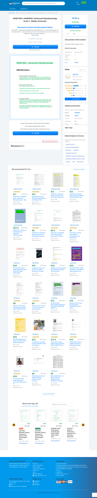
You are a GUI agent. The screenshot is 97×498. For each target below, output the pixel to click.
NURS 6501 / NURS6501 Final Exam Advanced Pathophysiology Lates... (39, 234)
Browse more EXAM (48, 393)
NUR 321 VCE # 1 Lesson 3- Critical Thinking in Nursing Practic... (39, 307)
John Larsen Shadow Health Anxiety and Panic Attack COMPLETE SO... (57, 343)
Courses (12, 9)
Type (66, 62)
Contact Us (36, 470)
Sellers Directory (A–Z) (40, 475)
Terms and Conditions (39, 468)
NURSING (12, 12)
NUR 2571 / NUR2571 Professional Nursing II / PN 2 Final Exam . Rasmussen (71, 432)
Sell (85, 2)
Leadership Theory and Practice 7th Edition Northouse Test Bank (38, 269)
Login (78, 4)
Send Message (75, 99)
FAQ (11, 484)
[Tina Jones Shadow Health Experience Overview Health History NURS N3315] (20, 361)
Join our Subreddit (61, 463)
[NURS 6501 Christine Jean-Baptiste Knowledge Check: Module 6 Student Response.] (76, 216)
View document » (23, 443)
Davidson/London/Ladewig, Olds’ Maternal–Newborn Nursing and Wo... (58, 269)
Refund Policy (36, 467)
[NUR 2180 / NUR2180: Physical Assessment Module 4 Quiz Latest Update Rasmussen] (24, 415)
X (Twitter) (37, 484)
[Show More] (35, 35)
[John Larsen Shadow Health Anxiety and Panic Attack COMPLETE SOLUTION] (58, 325)
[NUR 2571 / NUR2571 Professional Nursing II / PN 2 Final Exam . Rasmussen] (72, 415)
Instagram (37, 481)
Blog (34, 472)
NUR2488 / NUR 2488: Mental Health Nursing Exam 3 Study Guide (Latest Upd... (55, 432)
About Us (35, 463)
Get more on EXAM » (79, 169)
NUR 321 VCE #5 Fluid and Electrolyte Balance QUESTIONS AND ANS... (20, 307)
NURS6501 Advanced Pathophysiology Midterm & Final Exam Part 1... (39, 198)
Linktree (36, 483)
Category (67, 115)
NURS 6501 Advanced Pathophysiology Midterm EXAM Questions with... (77, 195)
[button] (13, 424)
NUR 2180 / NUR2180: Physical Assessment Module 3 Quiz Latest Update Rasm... (40, 435)
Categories (23, 9)
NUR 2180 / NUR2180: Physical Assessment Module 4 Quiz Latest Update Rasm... (24, 435)
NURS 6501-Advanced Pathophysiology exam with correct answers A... (57, 195)
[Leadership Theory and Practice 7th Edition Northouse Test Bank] (39, 253)
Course (67, 112)
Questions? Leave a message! (18, 486)
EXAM (17, 12)
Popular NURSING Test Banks (64, 468)
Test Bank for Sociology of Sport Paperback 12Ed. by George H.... (39, 343)
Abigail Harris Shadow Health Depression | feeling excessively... (76, 343)
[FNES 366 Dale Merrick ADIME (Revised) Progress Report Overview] (39, 361)
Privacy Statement (38, 465)
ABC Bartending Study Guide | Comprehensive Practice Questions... (19, 341)
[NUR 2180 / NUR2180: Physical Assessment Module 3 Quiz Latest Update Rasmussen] (40, 415)
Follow (83, 70)
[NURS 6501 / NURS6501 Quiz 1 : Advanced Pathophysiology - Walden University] (20, 179)
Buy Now (36, 47)
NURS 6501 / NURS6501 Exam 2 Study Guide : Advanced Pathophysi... (57, 234)
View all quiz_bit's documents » (30, 406)
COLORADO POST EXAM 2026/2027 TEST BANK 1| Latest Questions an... (77, 269)
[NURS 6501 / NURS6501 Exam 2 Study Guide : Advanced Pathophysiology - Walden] (58, 216)
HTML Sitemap (38, 473)
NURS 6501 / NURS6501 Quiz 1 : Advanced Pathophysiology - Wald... (20, 198)
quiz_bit (75, 74)
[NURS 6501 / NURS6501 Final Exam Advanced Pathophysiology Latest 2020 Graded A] (39, 216)
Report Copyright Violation (51, 141)
